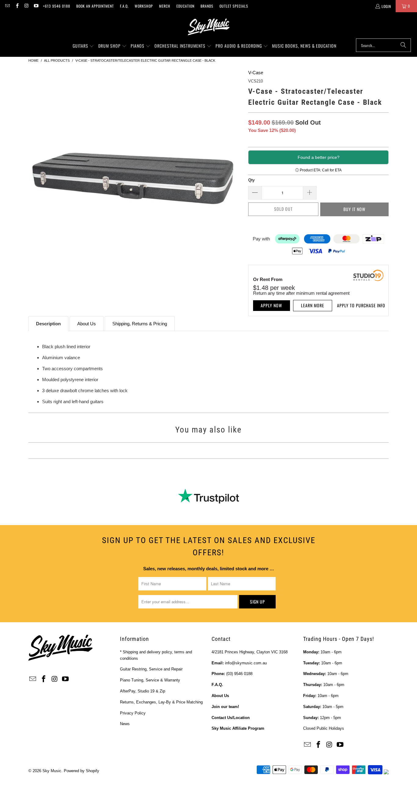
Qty (251, 180)
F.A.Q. (124, 6)
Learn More (312, 305)
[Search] (403, 45)
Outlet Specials (233, 6)
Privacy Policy (133, 713)
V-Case (255, 72)
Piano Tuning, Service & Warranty (150, 680)
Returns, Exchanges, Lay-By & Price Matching (161, 702)
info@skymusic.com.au (246, 663)
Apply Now (271, 305)
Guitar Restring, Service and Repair (151, 669)
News (125, 723)
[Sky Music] (208, 26)
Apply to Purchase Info (361, 305)
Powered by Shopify (81, 771)
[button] (83, 46)
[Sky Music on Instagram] (26, 6)
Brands (207, 6)
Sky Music (51, 771)
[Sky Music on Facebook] (16, 6)
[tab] (48, 323)
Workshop (144, 6)
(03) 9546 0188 (239, 673)
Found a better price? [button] (318, 157)
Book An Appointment (95, 6)
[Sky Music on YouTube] (35, 6)
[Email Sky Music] (7, 6)
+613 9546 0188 (56, 6)
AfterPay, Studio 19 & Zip (142, 691)
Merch (164, 6)
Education (185, 6)
